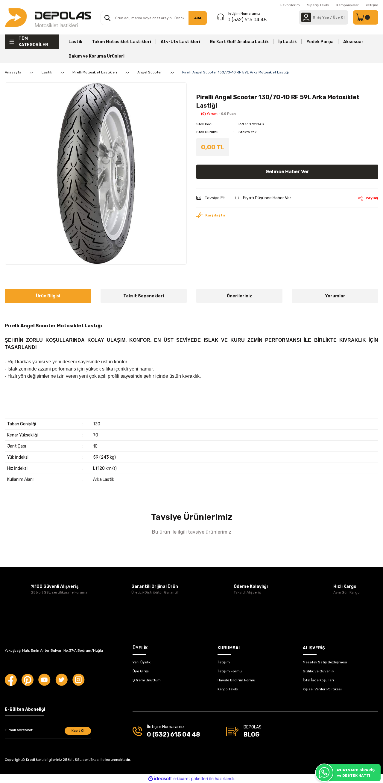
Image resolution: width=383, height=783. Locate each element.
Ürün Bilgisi (48, 296)
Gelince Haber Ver (287, 171)
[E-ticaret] (190, 779)
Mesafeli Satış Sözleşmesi (325, 662)
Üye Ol (339, 17)
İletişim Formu (230, 671)
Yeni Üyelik (142, 662)
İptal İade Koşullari (318, 680)
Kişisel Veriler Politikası (322, 689)
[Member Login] (306, 17)
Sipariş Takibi (318, 5)
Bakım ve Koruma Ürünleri (96, 56)
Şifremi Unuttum (147, 680)
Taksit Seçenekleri (143, 296)
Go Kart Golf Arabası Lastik (239, 41)
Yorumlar (335, 296)
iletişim (372, 5)
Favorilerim (290, 5)
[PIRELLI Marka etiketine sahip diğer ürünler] (209, 86)
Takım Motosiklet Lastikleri (121, 41)
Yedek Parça (320, 41)
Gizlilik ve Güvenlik (318, 671)
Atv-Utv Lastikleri (180, 41)
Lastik (75, 41)
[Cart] (365, 17)
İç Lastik (287, 41)
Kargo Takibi (228, 689)
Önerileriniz (239, 296)
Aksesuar (353, 41)
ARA (197, 18)
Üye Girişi (141, 671)
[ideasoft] (160, 779)
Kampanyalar (347, 5)
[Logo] (48, 17)
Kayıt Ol (78, 731)
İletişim (224, 662)
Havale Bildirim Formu (236, 680)
